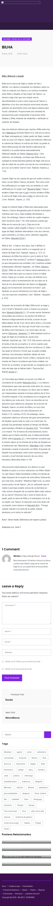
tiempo (31, 805)
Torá (24, 811)
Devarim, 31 (18, 438)
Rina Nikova (13, 717)
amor (29, 752)
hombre (41, 770)
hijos (31, 770)
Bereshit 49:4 (33, 505)
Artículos (18, 894)
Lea (26, 192)
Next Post (10, 712)
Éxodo (9, 699)
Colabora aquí (14, 886)
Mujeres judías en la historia (16, 39)
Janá (6, 776)
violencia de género (23, 817)
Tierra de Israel (10, 811)
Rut (5, 799)
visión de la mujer (11, 823)
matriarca (26, 782)
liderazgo (29, 776)
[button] (26, 26)
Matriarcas (11, 133)
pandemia (43, 787)
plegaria (26, 793)
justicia (16, 776)
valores (7, 817)
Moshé (31, 787)
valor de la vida (37, 811)
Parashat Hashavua (11, 890)
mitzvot (20, 787)
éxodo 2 (12, 372)
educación (20, 764)
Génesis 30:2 (32, 154)
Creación (22, 758)
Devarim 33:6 (32, 428)
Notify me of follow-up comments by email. (23, 662)
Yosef (6, 829)
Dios (44, 758)
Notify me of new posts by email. (18, 669)
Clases (24, 890)
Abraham (8, 752)
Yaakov (27, 823)
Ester (43, 764)
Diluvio (34, 758)
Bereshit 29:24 (17, 238)
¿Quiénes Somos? (32, 894)
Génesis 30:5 (43, 259)
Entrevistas (7, 894)
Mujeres (41, 890)
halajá (20, 770)
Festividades (28, 886)
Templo (20, 805)
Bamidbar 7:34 (36, 445)
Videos (33, 890)
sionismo (8, 805)
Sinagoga (37, 799)
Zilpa (29, 196)
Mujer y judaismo (15, 841)
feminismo (8, 770)
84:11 (22, 312)
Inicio (4, 886)
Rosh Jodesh (40, 793)
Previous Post (17, 694)
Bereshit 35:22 (29, 382)
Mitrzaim (7, 787)
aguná (19, 752)
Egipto (33, 764)
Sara (26, 799)
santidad (15, 799)
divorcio (7, 764)
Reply (43, 556)
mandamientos (10, 782)
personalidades (10, 793)
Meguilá (38, 782)
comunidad (9, 758)
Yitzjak (38, 823)
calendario (41, 752)
